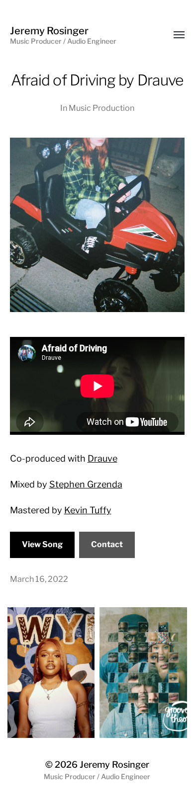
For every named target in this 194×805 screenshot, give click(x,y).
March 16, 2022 (39, 579)
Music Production (101, 108)
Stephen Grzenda (85, 484)
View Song (42, 544)
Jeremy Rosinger (114, 764)
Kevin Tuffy (87, 510)
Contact (107, 544)
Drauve (102, 458)
